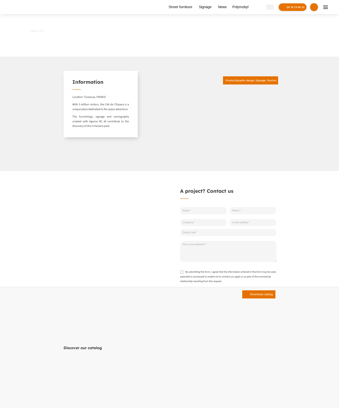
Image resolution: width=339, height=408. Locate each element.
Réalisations (21, 30)
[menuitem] (262, 7)
